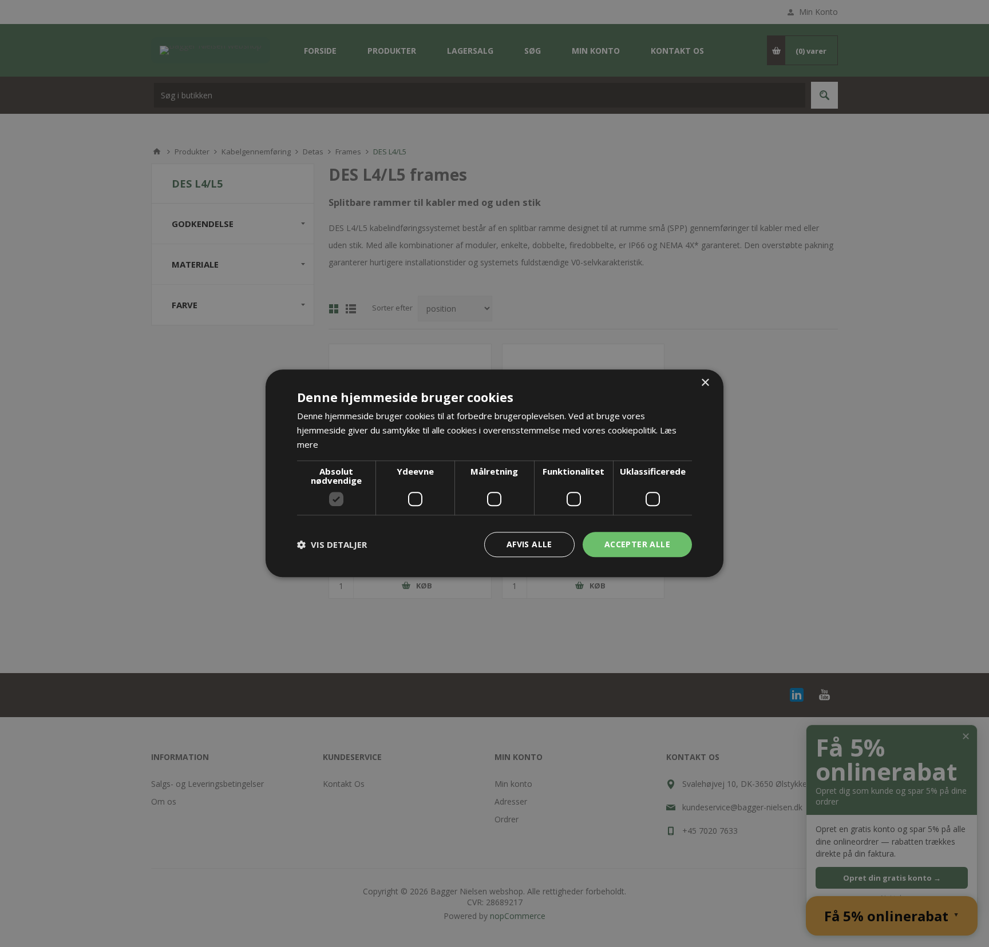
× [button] (705, 383)
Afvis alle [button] (529, 544)
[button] (332, 544)
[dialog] (494, 473)
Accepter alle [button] (637, 544)
